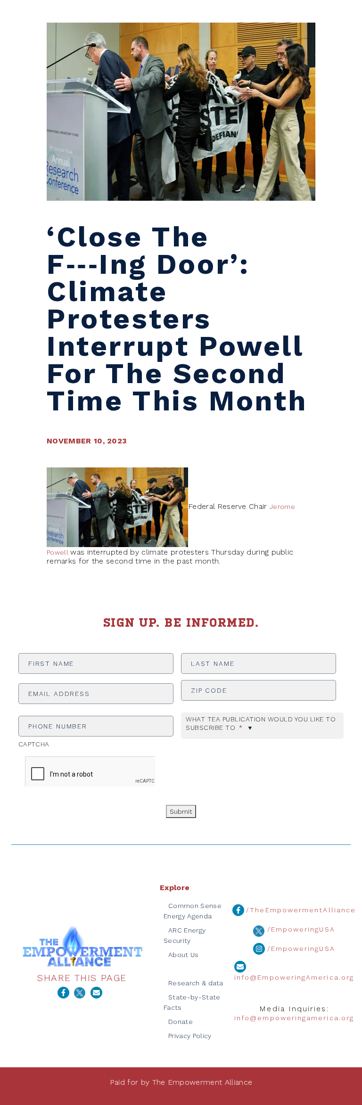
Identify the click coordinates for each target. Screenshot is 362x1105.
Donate (180, 1021)
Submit (181, 811)
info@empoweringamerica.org (294, 1018)
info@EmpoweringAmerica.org (294, 977)
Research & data (195, 983)
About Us (183, 954)
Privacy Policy (189, 1036)
